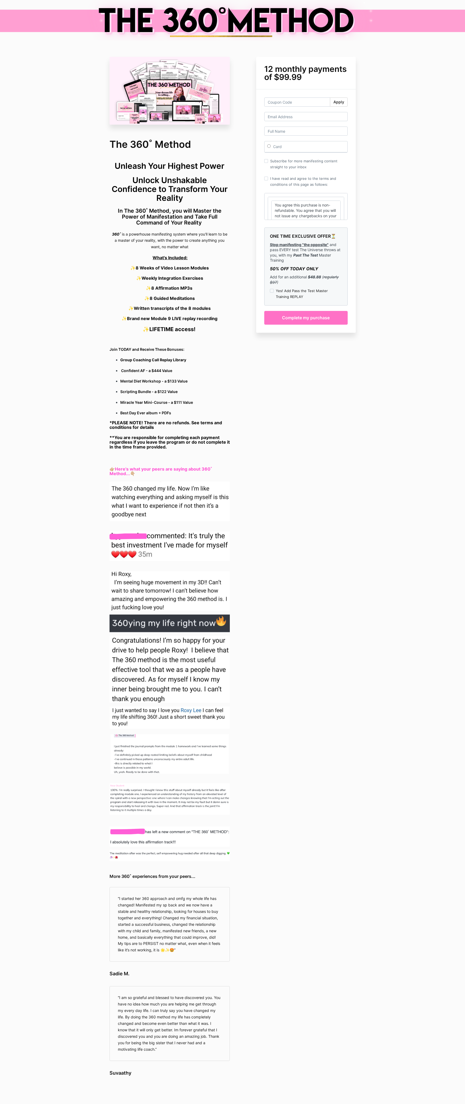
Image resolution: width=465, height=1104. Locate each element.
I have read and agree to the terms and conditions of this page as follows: (303, 181)
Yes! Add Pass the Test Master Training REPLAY (302, 294)
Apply (338, 102)
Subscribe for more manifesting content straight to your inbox (303, 164)
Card (277, 146)
